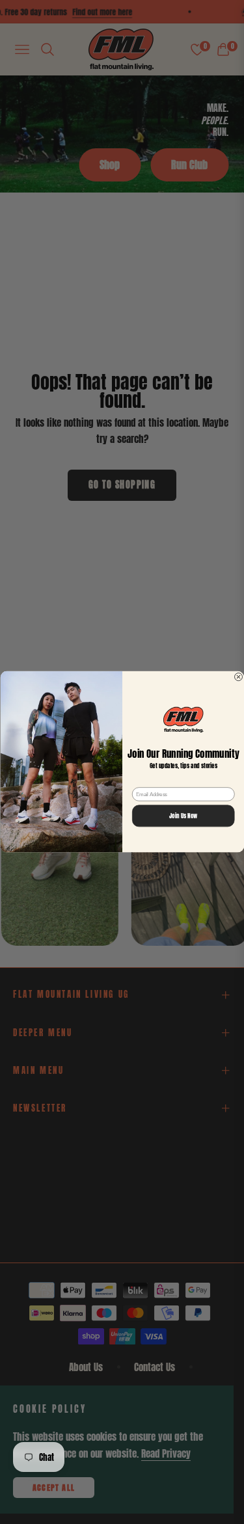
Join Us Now (183, 816)
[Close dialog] (238, 677)
